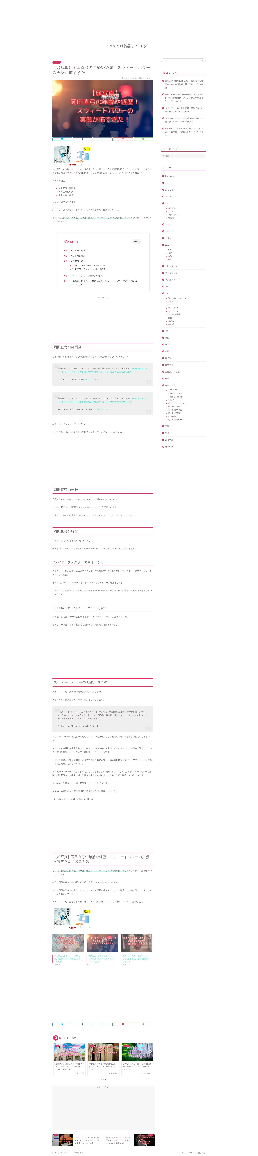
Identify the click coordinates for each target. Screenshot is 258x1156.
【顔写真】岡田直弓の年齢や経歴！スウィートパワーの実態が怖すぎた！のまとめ (104, 282)
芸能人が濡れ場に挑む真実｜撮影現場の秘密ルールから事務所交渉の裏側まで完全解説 (184, 84)
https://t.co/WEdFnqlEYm (121, 372)
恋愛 (170, 253)
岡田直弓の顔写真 (79, 250)
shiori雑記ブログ (129, 45)
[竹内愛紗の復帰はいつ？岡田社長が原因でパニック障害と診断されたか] (68, 943)
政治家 (171, 321)
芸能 (167, 426)
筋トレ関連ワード (176, 420)
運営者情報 (79, 1153)
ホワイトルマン (175, 393)
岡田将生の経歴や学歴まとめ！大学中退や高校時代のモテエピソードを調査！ (101, 959)
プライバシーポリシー (63, 1153)
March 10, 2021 (90, 379)
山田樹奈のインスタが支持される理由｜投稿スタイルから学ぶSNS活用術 (184, 120)
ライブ (168, 286)
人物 (167, 293)
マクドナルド (174, 215)
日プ (167, 344)
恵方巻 (171, 218)
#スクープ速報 (76, 372)
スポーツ (169, 231)
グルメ (168, 203)
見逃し (168, 433)
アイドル (172, 305)
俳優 (170, 318)
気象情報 (169, 365)
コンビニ (172, 208)
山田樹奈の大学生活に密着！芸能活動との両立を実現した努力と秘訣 (184, 110)
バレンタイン (171, 266)
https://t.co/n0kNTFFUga (120, 402)
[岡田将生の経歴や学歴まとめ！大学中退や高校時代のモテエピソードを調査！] (102, 943)
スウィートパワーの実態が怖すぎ (87, 276)
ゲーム (168, 224)
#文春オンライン (101, 372)
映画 (167, 351)
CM (167, 183)
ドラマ (168, 238)
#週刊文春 (88, 372)
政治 (170, 256)
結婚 (170, 260)
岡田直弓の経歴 (78, 261)
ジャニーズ (173, 311)
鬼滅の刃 (169, 446)
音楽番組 (169, 440)
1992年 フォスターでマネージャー (88, 265)
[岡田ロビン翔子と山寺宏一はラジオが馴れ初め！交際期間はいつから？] (136, 943)
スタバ (171, 211)
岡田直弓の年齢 (78, 256)
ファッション (171, 273)
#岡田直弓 (136, 369)
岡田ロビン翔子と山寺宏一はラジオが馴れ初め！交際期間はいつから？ (136, 959)
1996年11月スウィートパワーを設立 (88, 269)
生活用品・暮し (172, 372)
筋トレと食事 (174, 406)
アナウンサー (174, 308)
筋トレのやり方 (175, 410)
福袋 (167, 378)
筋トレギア (173, 416)
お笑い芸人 (173, 301)
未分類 (168, 358)
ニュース (57, 62)
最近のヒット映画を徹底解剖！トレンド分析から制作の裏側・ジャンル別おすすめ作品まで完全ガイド (184, 97)
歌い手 (171, 324)
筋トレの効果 (174, 413)
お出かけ (169, 196)
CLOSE (137, 241)
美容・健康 (170, 385)
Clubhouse (170, 176)
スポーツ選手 (174, 314)
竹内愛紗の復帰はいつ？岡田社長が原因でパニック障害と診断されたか (67, 959)
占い (167, 331)
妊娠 (170, 250)
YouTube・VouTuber (178, 298)
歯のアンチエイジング (178, 403)
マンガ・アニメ (172, 280)
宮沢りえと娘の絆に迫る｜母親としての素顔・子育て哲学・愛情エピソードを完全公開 (184, 132)
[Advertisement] (80, 19)
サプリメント (174, 390)
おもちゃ (169, 189)
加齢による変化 (175, 397)
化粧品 (171, 400)
